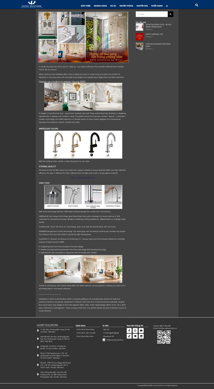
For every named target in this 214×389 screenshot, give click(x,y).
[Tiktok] (129, 336)
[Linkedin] (141, 336)
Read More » (149, 29)
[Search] (170, 14)
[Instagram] (135, 330)
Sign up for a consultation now (83, 177)
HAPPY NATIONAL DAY (154, 34)
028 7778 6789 (165, 326)
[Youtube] (141, 330)
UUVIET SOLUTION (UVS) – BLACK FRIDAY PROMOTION (158, 25)
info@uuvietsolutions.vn (167, 328)
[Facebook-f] (129, 330)
